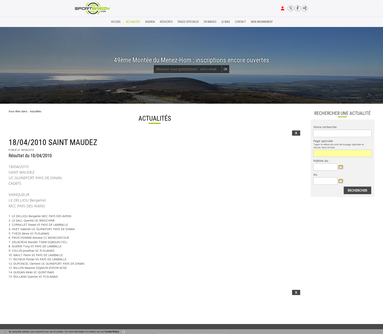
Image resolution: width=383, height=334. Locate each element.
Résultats (166, 22)
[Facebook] (297, 8)
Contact (240, 22)
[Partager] (304, 8)
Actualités (133, 22)
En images (210, 22)
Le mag (225, 22)
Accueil (116, 22)
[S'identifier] (282, 8)
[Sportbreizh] (84, 22)
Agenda (150, 22)
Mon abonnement (262, 22)
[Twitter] (290, 8)
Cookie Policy (112, 331)
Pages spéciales (188, 22)
